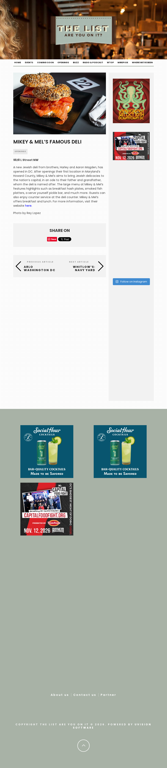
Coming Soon (45, 62)
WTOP (110, 62)
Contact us (84, 695)
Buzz (76, 62)
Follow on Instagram (133, 282)
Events (29, 62)
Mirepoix (123, 62)
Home (17, 62)
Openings (63, 62)
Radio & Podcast (93, 62)
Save (53, 239)
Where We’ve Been (142, 62)
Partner (108, 695)
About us (60, 695)
